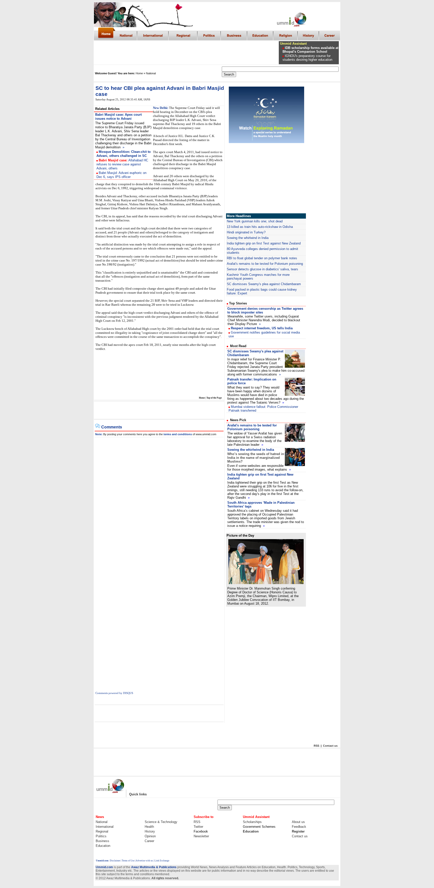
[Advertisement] (186, 52)
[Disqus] (159, 500)
